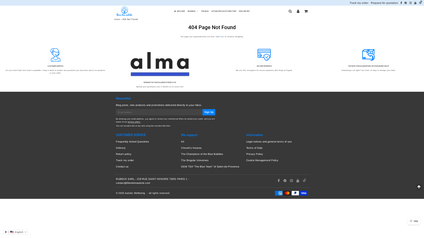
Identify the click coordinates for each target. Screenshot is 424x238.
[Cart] (306, 11)
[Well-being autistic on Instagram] (411, 2)
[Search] (290, 11)
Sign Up (208, 112)
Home (117, 19)
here (222, 37)
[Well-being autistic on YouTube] (415, 2)
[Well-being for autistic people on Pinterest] (406, 2)
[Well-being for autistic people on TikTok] (420, 2)
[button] (15, 232)
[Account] (298, 11)
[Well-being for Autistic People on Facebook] (401, 2)
